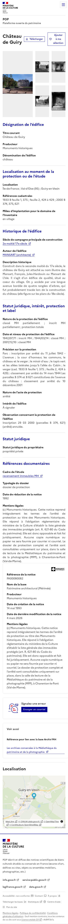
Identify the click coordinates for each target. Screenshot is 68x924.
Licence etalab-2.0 (30, 919)
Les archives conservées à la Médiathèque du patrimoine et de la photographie (32, 750)
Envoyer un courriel (34, 709)
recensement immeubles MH (21, 476)
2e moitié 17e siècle (15, 244)
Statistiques (33, 901)
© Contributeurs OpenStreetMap (23, 824)
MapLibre (10, 821)
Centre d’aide (53, 901)
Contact (39, 895)
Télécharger (36, 39)
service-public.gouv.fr (34, 880)
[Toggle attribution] (62, 821)
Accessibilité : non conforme (16, 895)
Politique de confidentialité (33, 913)
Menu (63, 4)
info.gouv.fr (9, 880)
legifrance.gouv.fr (13, 887)
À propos (52, 895)
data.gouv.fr (36, 887)
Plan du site (11, 907)
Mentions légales (10, 913)
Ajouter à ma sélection (58, 39)
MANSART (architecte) (17, 255)
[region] (34, 802)
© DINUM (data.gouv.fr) (29, 821)
